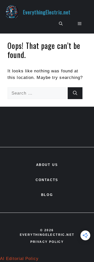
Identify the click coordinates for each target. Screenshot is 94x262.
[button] (60, 23)
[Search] (75, 93)
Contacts (47, 180)
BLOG (47, 195)
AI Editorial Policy (19, 258)
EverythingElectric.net (46, 12)
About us (47, 165)
